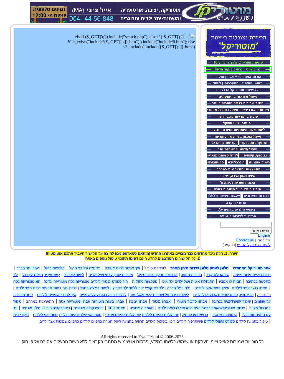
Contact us (245, 240)
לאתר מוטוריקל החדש (253, 245)
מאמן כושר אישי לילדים (249, 288)
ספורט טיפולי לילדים (219, 321)
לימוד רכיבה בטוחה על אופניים (103, 295)
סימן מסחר (179, 268)
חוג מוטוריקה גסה (26, 281)
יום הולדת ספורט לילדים (160, 315)
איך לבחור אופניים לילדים (56, 295)
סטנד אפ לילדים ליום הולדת (80, 315)
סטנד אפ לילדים (45, 315)
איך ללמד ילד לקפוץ (128, 288)
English (264, 235)
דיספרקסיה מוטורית (88, 308)
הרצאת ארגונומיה (195, 315)
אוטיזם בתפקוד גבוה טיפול (157, 275)
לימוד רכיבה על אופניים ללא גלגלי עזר (159, 295)
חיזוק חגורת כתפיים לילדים (100, 321)
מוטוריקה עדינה (55, 281)
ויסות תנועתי (51, 288)
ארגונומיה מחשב (224, 315)
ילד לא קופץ (154, 288)
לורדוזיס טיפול (155, 268)
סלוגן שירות (199, 268)
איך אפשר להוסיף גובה (122, 268)
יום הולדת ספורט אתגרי (123, 315)
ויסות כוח (69, 288)
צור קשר (264, 240)
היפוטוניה (264, 295)
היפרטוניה (246, 295)
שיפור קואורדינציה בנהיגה (231, 301)
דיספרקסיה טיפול (57, 308)
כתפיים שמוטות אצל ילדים (59, 321)
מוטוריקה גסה (78, 281)
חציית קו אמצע (230, 281)
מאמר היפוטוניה (142, 308)
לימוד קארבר (74, 275)
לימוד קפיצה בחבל (94, 288)
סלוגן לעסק (219, 268)
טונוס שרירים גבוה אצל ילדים (215, 295)
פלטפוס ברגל (54, 268)
